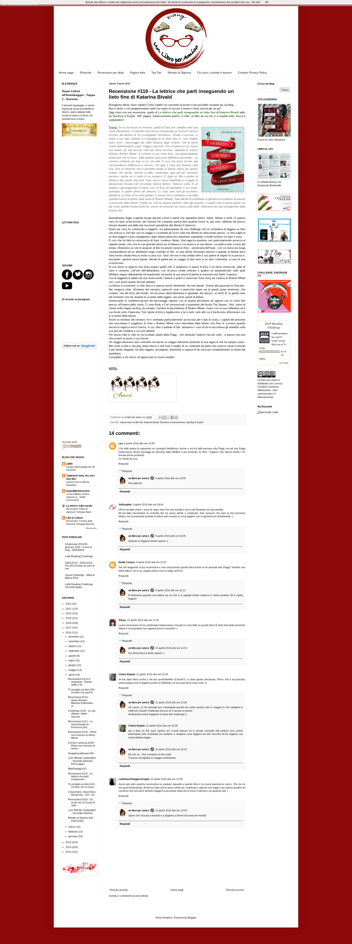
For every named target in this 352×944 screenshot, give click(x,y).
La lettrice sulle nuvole (79, 505)
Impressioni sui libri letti (131, 422)
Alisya (122, 620)
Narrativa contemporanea (172, 422)
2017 (69, 627)
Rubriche (85, 72)
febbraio (73, 831)
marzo (72, 826)
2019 (69, 618)
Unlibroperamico (280, 333)
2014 (69, 847)
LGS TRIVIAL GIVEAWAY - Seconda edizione (82, 812)
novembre (74, 641)
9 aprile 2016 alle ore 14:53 (139, 443)
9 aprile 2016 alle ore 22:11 (170, 590)
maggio (72, 670)
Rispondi (124, 463)
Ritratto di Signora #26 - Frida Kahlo (81, 819)
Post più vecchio (235, 890)
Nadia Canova (127, 562)
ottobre (72, 646)
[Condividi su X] (168, 417)
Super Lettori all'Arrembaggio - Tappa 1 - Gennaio (78, 95)
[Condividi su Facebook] (172, 417)
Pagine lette (137, 72)
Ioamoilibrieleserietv (78, 491)
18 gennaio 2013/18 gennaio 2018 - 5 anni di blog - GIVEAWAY (78, 547)
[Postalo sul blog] (165, 417)
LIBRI (69, 463)
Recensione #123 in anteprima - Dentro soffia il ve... (80, 682)
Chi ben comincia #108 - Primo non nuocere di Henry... (81, 745)
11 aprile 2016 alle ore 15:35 (162, 725)
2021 (69, 608)
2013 (69, 851)
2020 (69, 613)
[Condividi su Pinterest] (176, 417)
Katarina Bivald (151, 422)
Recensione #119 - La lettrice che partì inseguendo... (80, 776)
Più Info (256, 2)
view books (283, 362)
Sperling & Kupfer (195, 422)
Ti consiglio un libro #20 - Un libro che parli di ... (82, 691)
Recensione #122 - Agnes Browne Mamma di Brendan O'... (80, 701)
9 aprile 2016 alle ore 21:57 (151, 562)
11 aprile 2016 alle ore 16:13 (171, 749)
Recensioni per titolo (111, 72)
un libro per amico (138, 478)
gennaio (73, 836)
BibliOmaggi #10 (77, 768)
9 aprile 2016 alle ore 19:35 (170, 478)
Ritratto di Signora (179, 72)
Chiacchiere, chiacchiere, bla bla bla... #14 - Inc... (82, 793)
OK (266, 2)
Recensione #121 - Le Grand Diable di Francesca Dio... (80, 724)
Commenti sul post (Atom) (134, 895)
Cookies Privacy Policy (252, 72)
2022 (69, 603)
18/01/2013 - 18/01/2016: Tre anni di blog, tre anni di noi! (80, 565)
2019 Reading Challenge (274, 325)
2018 (69, 623)
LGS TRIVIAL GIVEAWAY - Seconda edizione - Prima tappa (82, 761)
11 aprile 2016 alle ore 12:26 (171, 702)
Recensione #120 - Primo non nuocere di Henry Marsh (82, 735)
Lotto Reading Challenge (79, 556)
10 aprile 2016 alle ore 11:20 (143, 620)
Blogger (192, 917)
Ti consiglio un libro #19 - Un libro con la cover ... (82, 786)
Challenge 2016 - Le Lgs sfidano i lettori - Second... (82, 713)
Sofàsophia (125, 504)
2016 (69, 632)
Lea (121, 443)
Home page (66, 72)
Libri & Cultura (74, 517)
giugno (72, 665)
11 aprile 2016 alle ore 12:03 (152, 674)
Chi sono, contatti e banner (214, 72)
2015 (69, 842)
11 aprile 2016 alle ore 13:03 (171, 810)
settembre (74, 651)
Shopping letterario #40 (81, 753)
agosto (72, 655)
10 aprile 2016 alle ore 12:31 (171, 648)
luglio (71, 660)
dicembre (73, 636)
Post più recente (119, 890)
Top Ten (156, 72)
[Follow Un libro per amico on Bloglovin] (79, 347)
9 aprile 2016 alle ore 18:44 (148, 504)
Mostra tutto (91, 528)
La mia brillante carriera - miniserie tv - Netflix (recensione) (78, 497)
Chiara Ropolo (127, 674)
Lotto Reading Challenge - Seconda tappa (79, 586)
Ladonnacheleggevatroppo (134, 779)
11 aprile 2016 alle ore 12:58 (167, 779)
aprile (71, 674)
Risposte (127, 471)
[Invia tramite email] (161, 417)
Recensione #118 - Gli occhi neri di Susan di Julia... (81, 802)
